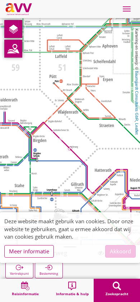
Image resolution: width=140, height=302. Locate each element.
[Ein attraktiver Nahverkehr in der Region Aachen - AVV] (18, 9)
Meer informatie (29, 251)
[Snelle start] (13, 29)
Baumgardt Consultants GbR (137, 96)
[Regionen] (13, 49)
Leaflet (137, 129)
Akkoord (120, 251)
